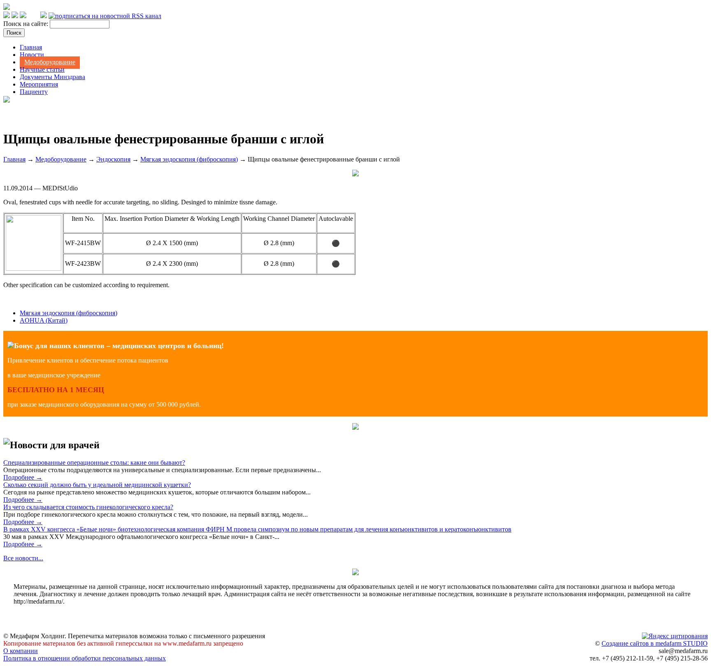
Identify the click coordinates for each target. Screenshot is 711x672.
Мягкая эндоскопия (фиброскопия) (189, 159)
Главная (31, 47)
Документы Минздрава (52, 76)
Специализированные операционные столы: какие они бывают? (94, 462)
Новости (32, 54)
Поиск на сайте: (26, 23)
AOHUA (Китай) (43, 320)
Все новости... (23, 558)
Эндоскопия (113, 159)
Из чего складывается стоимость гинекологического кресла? (88, 506)
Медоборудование (49, 62)
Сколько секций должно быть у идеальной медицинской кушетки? (97, 484)
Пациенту (34, 91)
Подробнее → (22, 477)
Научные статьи (42, 69)
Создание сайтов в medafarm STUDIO (655, 643)
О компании (20, 650)
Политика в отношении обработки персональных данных (84, 658)
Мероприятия (39, 84)
